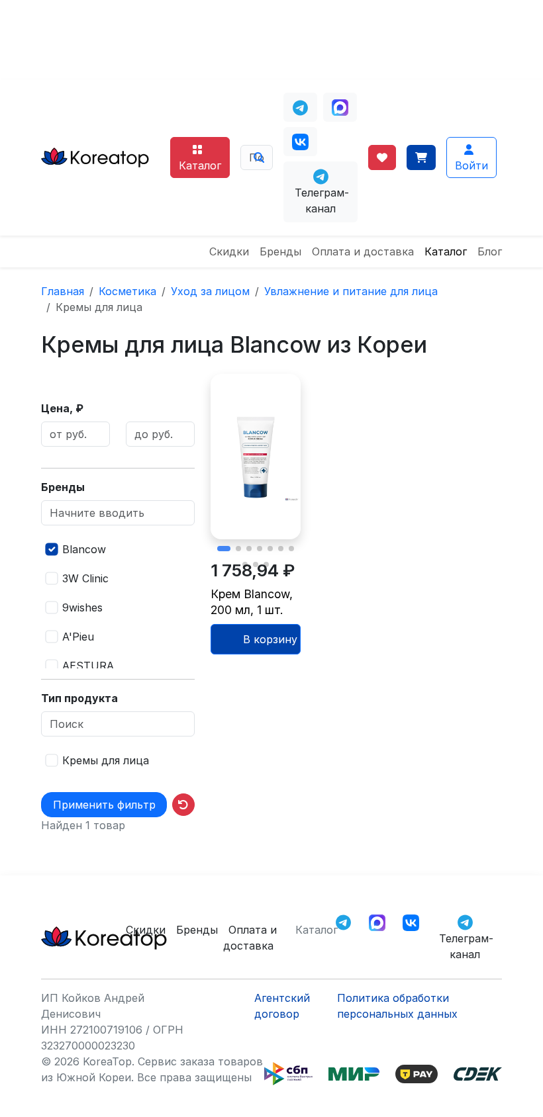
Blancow (84, 549)
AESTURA (88, 665)
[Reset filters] (183, 804)
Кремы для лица (105, 760)
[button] (223, 548)
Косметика (127, 291)
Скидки (229, 251)
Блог (489, 251)
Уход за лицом (210, 291)
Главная (62, 291)
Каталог (200, 165)
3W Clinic (85, 578)
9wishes (82, 607)
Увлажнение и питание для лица (351, 291)
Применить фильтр (104, 804)
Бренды (280, 251)
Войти (471, 165)
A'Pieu (78, 636)
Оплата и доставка (363, 251)
